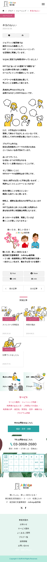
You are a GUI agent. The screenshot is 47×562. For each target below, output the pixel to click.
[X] (21, 508)
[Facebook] (25, 508)
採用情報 (23, 541)
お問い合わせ (23, 546)
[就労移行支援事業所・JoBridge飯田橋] (10, 4)
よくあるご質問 (23, 533)
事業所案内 (23, 520)
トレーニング (7, 16)
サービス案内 (23, 528)
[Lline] (9, 35)
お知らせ (23, 524)
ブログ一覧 (23, 537)
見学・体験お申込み (23, 550)
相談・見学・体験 (23, 429)
